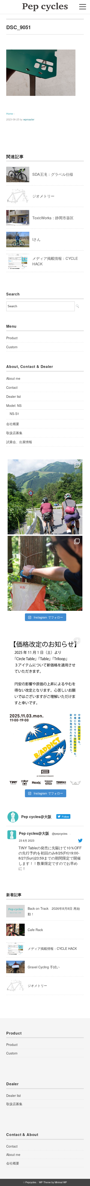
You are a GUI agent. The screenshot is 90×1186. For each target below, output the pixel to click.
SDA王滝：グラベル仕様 (52, 174)
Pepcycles (30, 1182)
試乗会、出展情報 (19, 441)
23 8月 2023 (26, 840)
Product (12, 338)
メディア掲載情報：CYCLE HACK (52, 948)
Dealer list (13, 396)
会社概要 (12, 423)
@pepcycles (59, 833)
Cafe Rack (35, 929)
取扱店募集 (14, 432)
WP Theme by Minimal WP (53, 1182)
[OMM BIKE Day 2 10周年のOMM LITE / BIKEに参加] (45, 496)
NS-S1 (14, 413)
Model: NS (13, 405)
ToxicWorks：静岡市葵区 (53, 217)
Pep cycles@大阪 (34, 833)
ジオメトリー (43, 196)
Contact (12, 387)
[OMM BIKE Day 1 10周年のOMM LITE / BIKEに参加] (45, 573)
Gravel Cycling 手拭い (44, 967)
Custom (12, 347)
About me (13, 378)
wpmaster (28, 119)
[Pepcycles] (45, 5)
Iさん (36, 239)
